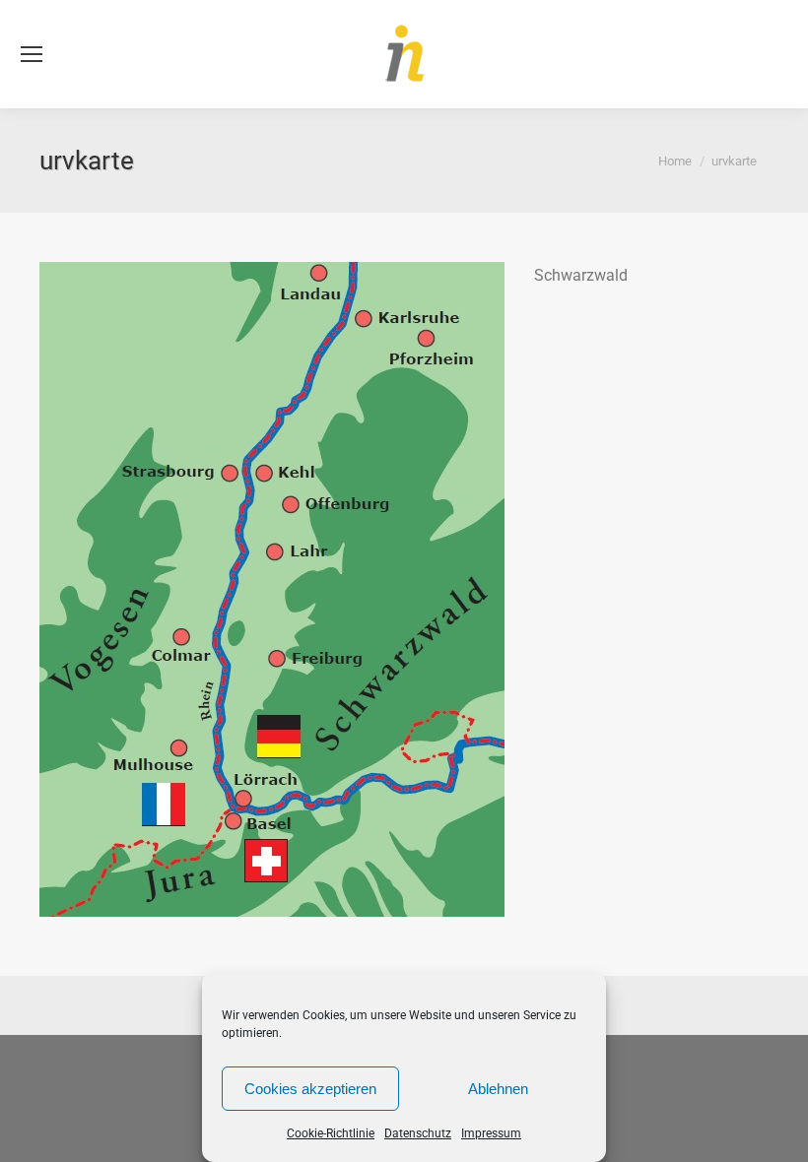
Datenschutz (417, 1133)
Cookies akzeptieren (310, 1088)
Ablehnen (498, 1088)
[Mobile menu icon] (31, 54)
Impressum (491, 1133)
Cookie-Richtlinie (330, 1133)
